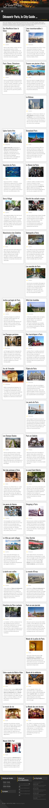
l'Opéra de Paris (31, 368)
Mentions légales (20, 803)
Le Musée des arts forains (35, 706)
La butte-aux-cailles (9, 571)
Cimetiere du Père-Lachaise (12, 605)
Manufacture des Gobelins (12, 232)
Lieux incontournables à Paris (34, 29)
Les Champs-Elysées (10, 435)
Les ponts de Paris (32, 402)
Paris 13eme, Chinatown (11, 63)
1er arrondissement (23, 784)
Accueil (39, 19)
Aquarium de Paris (9, 164)
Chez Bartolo (30, 537)
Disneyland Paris (31, 130)
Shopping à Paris (32, 504)
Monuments (30, 44)
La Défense (29, 97)
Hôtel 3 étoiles (6, 785)
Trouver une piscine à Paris (35, 63)
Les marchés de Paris (33, 266)
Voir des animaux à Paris (11, 470)
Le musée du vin (8, 706)
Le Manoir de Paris (32, 164)
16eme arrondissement (24, 793)
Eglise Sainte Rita (9, 130)
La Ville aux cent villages (11, 537)
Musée (29, 178)
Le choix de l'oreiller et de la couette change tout (38, 782)
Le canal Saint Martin (33, 470)
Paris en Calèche (31, 435)
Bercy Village (7, 198)
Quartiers (7, 44)
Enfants (29, 77)
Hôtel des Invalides (32, 300)
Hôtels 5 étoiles (6, 787)
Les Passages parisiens (10, 334)
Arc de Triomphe (8, 368)
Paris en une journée (33, 605)
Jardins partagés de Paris (11, 300)
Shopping (30, 348)
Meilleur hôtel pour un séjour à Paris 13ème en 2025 (38, 796)
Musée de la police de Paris (35, 638)
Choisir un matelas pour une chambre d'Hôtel (38, 792)
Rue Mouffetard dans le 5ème (11, 29)
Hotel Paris (12, 5)
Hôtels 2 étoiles (6, 783)
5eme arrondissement (24, 788)
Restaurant (30, 551)
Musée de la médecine (33, 672)
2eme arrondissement (24, 785)
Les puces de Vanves (10, 504)
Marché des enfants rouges (35, 198)
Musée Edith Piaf (9, 740)
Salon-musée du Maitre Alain (13, 672)
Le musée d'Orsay (32, 571)
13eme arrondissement (24, 791)
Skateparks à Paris (32, 232)
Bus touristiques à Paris (34, 334)
